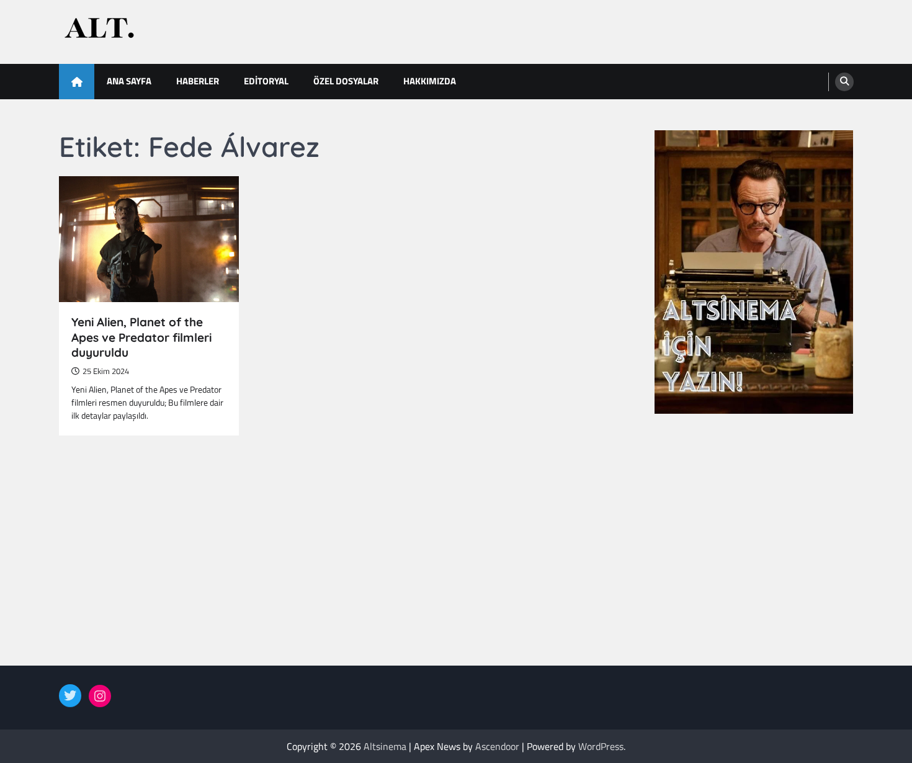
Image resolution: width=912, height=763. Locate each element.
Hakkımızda (429, 81)
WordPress (601, 746)
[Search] (844, 82)
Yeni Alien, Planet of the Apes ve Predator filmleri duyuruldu (141, 337)
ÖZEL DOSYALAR (345, 81)
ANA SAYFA (129, 81)
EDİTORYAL (266, 81)
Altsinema (385, 746)
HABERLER (197, 81)
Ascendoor (497, 746)
